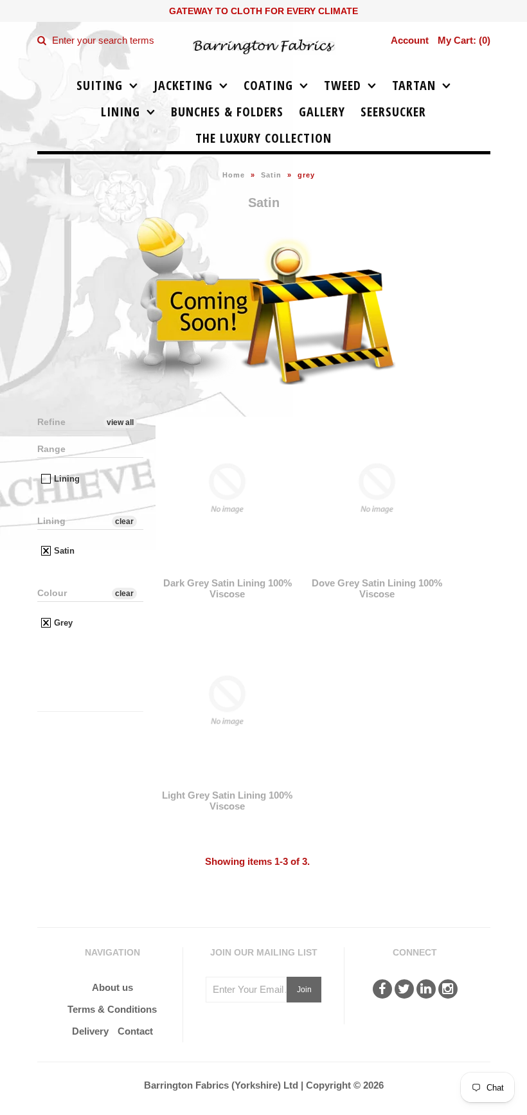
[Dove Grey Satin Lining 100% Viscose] (377, 569)
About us (112, 987)
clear (124, 521)
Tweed (342, 85)
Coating (268, 85)
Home (233, 175)
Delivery (90, 1031)
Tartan (414, 85)
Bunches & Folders (227, 111)
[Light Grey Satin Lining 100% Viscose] (227, 781)
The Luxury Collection (263, 138)
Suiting (99, 85)
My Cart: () (464, 40)
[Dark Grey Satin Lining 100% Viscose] (227, 569)
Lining (120, 111)
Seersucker (393, 111)
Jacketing (183, 85)
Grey (62, 623)
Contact (135, 1031)
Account (410, 40)
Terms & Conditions (112, 1009)
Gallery (322, 111)
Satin (271, 175)
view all (120, 422)
